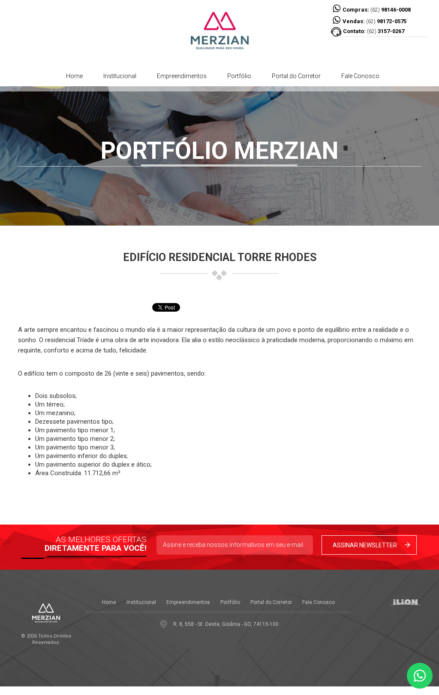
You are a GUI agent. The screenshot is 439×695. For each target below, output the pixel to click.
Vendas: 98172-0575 (373, 21)
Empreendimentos (182, 76)
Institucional (119, 76)
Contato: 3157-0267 (373, 31)
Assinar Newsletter (365, 545)
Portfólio (239, 76)
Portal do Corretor (296, 76)
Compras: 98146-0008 (376, 9)
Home (74, 76)
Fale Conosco (360, 76)
